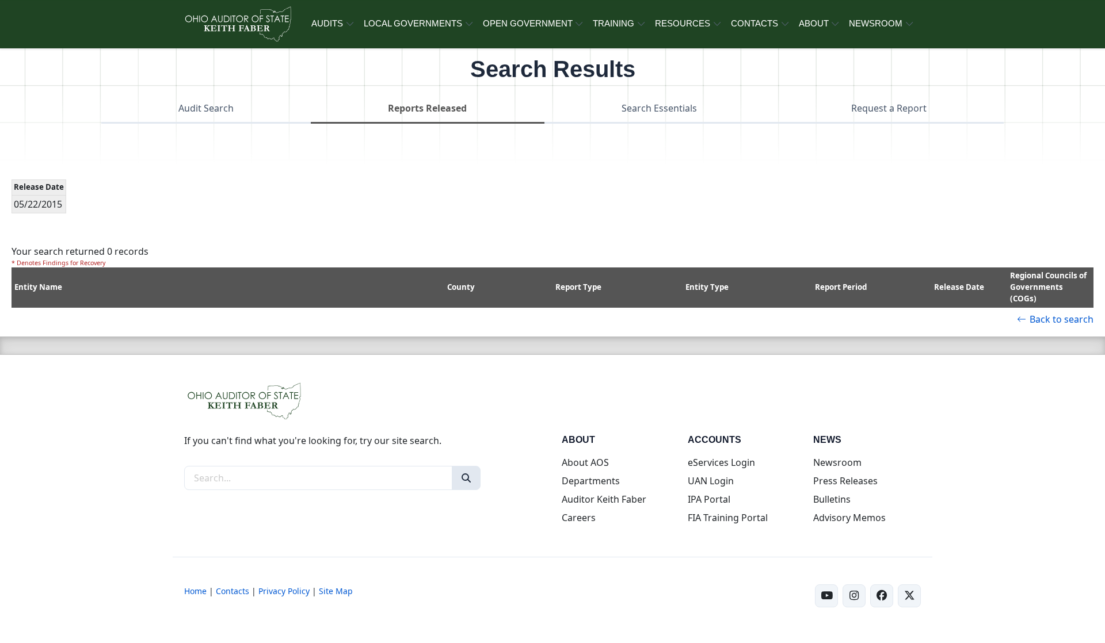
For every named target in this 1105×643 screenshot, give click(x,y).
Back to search (1061, 319)
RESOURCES (682, 23)
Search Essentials (659, 108)
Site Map (336, 590)
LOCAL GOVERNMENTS (413, 23)
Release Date (959, 287)
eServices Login (721, 462)
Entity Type (707, 287)
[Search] (466, 478)
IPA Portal (709, 499)
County (461, 287)
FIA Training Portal (728, 517)
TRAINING (613, 23)
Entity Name (38, 287)
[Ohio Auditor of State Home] (237, 24)
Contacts (232, 590)
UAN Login (711, 480)
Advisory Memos (849, 517)
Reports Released (427, 108)
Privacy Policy (284, 590)
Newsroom (837, 462)
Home (195, 590)
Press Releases (845, 480)
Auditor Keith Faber (604, 499)
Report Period (841, 287)
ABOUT (814, 23)
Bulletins (832, 499)
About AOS (585, 462)
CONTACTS (754, 23)
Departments (591, 480)
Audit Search (206, 108)
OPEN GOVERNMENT (528, 23)
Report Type (578, 287)
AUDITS (327, 23)
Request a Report (889, 108)
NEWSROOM (875, 23)
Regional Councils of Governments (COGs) (1048, 287)
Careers (579, 517)
